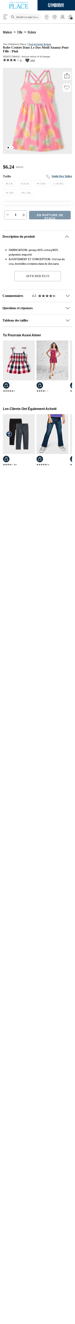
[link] (46, 17)
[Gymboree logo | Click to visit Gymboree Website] (56, 5)
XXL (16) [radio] (26, 194)
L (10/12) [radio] (58, 185)
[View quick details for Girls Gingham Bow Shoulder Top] (6, 387)
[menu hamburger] (5, 17)
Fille (19, 32)
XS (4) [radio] (9, 185)
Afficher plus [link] (37, 277)
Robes (32, 32)
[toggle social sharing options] (67, 77)
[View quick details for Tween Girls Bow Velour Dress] (39, 387)
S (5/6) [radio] (25, 185)
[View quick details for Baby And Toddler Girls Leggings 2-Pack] (6, 461)
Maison (7, 32)
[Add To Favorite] (67, 88)
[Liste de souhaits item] (55, 19)
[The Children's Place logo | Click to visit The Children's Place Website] (19, 5)
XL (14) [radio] (10, 194)
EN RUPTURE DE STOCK (50, 218)
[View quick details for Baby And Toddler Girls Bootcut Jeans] (39, 461)
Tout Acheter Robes (39, 44)
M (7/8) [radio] (41, 185)
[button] (54, 17)
